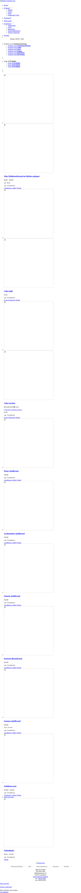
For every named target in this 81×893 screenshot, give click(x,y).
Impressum (56, 866)
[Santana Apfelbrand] (42, 693)
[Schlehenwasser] (42, 758)
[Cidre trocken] (42, 350)
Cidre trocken (9, 403)
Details (19, 188)
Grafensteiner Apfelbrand (14, 534)
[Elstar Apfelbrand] (42, 443)
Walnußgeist (9, 850)
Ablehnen (5, 892)
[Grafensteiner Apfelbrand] (42, 506)
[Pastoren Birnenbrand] (42, 631)
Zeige (14, 63)
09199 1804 (42, 878)
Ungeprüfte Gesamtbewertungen (13, 410)
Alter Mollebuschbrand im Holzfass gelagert (22, 176)
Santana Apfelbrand (12, 721)
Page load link (4, 883)
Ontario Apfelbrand (12, 596)
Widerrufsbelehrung (41, 866)
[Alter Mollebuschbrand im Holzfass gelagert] (42, 123)
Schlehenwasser (10, 786)
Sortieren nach (19, 46)
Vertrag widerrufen (6, 887)
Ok (1, 892)
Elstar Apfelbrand (11, 471)
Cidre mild (8, 291)
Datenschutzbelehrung (17, 866)
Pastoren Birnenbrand (13, 659)
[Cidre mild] (42, 238)
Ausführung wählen (10, 188)
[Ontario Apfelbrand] (42, 568)
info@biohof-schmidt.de (40, 877)
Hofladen (66, 866)
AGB (29, 866)
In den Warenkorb (9, 300)
